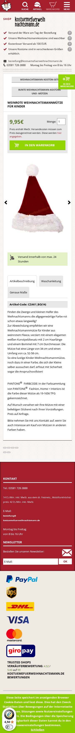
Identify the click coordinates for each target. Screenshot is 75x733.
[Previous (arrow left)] (4, 452)
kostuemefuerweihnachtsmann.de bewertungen (35, 675)
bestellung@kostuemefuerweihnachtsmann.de (35, 61)
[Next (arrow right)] (8, 452)
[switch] (9, 727)
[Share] (8, 447)
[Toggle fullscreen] (12, 447)
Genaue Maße (18, 292)
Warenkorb (53, 9)
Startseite (6, 5)
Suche (25, 9)
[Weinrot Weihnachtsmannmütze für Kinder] (38, 200)
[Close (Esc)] (4, 447)
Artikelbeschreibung (22, 281)
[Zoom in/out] (16, 447)
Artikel (37, 9)
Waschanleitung (51, 281)
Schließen (37, 730)
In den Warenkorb (67, 85)
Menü (67, 9)
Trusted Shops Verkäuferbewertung (24, 664)
